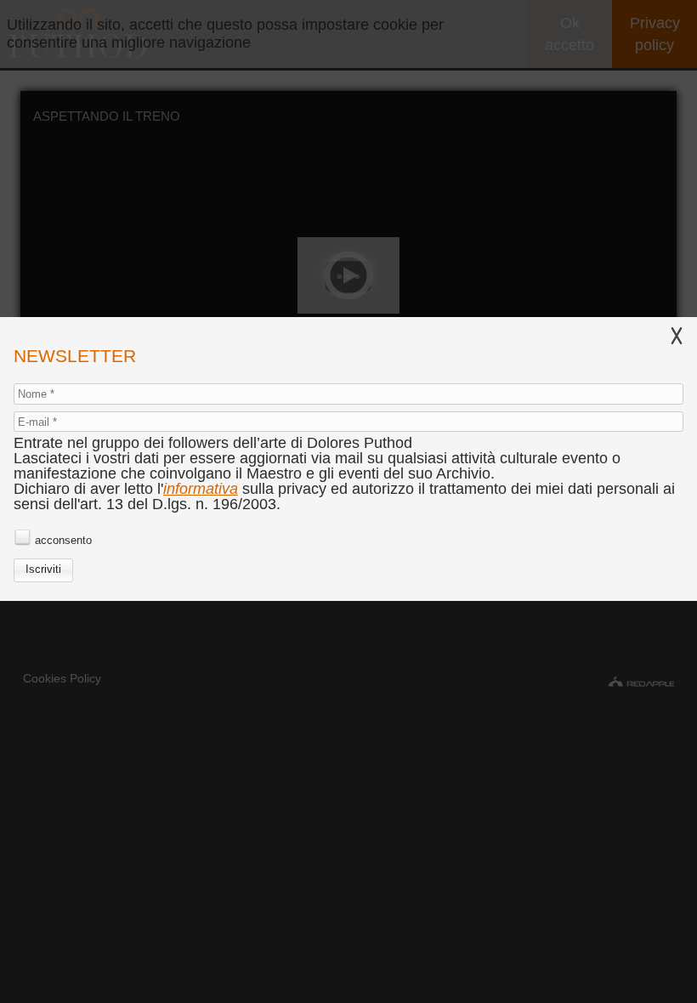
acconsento (63, 540)
